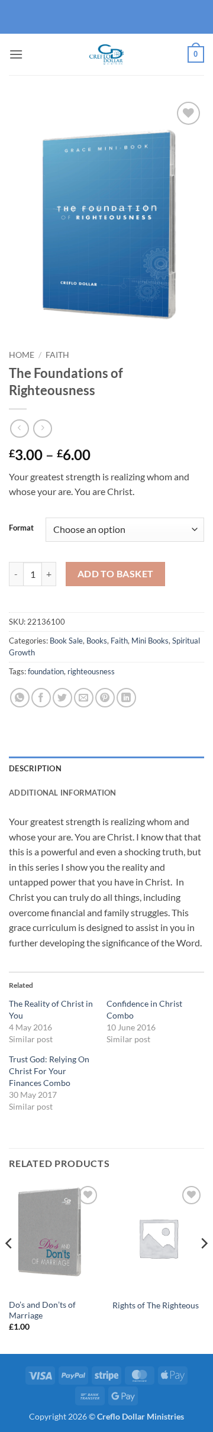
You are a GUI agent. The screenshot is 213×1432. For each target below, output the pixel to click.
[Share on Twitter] (62, 697)
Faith (57, 355)
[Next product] (19, 428)
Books (96, 640)
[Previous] (9, 1267)
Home (21, 355)
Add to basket (116, 573)
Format (21, 528)
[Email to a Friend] (83, 697)
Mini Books (150, 640)
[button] (16, 54)
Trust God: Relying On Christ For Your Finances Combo (49, 1071)
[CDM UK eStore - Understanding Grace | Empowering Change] (106, 54)
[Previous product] (42, 428)
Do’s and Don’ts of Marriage (42, 1310)
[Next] (203, 1267)
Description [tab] (35, 768)
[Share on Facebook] (41, 697)
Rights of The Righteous (155, 1305)
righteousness (91, 671)
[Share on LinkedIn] (126, 697)
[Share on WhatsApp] (20, 697)
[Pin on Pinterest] (105, 697)
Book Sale (66, 640)
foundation (46, 671)
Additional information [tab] (63, 792)
